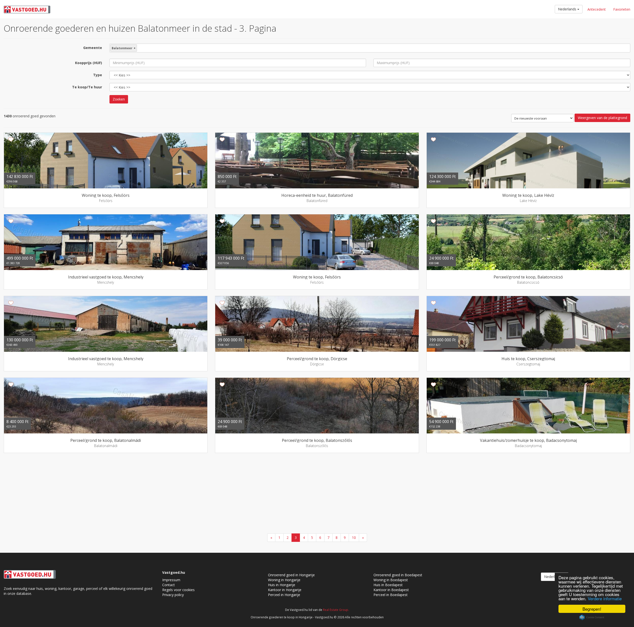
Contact (168, 584)
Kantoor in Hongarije (284, 589)
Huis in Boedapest (388, 584)
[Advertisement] (317, 493)
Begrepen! (591, 609)
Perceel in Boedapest (390, 594)
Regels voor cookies (178, 589)
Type (97, 75)
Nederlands (567, 9)
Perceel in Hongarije (284, 594)
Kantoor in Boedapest (391, 589)
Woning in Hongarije (284, 579)
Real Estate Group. (336, 610)
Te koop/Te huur (87, 87)
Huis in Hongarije (281, 584)
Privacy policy (173, 594)
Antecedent (596, 9)
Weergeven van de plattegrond (602, 117)
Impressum (171, 579)
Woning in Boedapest (390, 579)
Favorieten (621, 9)
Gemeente (92, 47)
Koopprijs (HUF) (88, 62)
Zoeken (119, 99)
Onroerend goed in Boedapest (397, 575)
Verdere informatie (605, 598)
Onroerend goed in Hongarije (291, 575)
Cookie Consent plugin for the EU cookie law (592, 617)
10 (354, 537)
